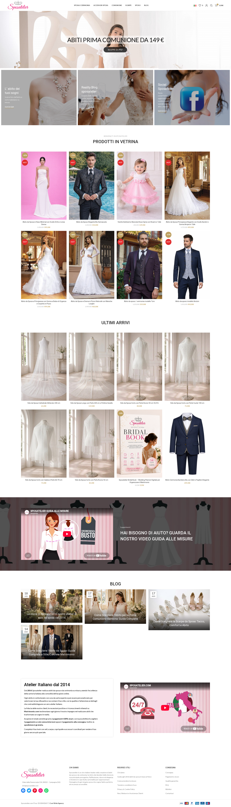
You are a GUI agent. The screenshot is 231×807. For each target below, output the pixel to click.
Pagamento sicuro (172, 777)
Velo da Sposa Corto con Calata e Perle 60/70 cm (43, 480)
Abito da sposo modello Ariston (187, 301)
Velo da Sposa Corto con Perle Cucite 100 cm (187, 403)
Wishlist (168, 789)
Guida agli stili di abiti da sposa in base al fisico (134, 777)
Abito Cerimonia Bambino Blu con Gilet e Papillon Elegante (187, 480)
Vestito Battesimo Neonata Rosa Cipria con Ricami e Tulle (139, 222)
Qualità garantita (171, 781)
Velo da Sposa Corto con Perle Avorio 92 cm (91, 480)
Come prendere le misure (126, 781)
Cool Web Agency (57, 803)
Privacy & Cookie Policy (126, 789)
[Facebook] (23, 790)
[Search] (211, 5)
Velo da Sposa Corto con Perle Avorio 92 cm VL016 (139, 403)
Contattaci (169, 793)
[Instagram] (40, 790)
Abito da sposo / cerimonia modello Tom (139, 301)
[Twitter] (29, 790)
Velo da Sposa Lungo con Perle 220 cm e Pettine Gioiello (91, 403)
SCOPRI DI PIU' (115, 60)
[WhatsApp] (46, 790)
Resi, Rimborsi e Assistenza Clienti (130, 793)
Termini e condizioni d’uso (127, 785)
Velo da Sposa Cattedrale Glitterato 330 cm (43, 403)
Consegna (169, 772)
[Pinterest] (35, 790)
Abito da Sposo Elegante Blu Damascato (91, 222)
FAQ (167, 785)
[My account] (206, 5)
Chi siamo (121, 772)
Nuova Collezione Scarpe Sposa (115, 43)
